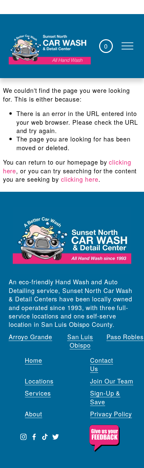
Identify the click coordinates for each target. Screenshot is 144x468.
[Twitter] (55, 436)
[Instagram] (23, 436)
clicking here (79, 179)
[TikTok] (45, 436)
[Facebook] (34, 436)
